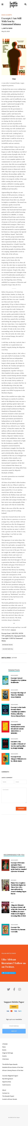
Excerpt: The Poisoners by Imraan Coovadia (18, 929)
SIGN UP (14, 1031)
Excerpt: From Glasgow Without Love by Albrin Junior (18, 759)
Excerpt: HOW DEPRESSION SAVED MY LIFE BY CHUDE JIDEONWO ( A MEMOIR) (18, 728)
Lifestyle (5, 1044)
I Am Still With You (7, 649)
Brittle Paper (6, 658)
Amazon (13, 630)
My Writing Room (7, 1079)
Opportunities (6, 1082)
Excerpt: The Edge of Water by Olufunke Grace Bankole (18, 695)
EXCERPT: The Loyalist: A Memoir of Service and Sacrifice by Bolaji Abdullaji (18, 745)
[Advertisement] (14, 834)
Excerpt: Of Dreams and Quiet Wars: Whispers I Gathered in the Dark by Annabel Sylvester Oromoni (18, 867)
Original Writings (7, 1053)
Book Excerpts (14, 860)
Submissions (6, 1085)
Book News (13, 880)
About (4, 1090)
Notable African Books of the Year (12, 1067)
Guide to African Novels (9, 1099)
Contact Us (5, 1093)
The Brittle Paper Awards (10, 1064)
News (12, 902)
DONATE (14, 1007)
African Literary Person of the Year (12, 1070)
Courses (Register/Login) (10, 1076)
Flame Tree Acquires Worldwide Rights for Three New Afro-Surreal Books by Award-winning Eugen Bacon (18, 888)
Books (4, 1050)
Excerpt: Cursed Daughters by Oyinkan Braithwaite (18, 680)
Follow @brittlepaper (9, 973)
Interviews (5, 1059)
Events (4, 1056)
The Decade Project (8, 1096)
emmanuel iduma (7, 644)
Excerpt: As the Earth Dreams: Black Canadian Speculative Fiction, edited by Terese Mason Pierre (18, 711)
